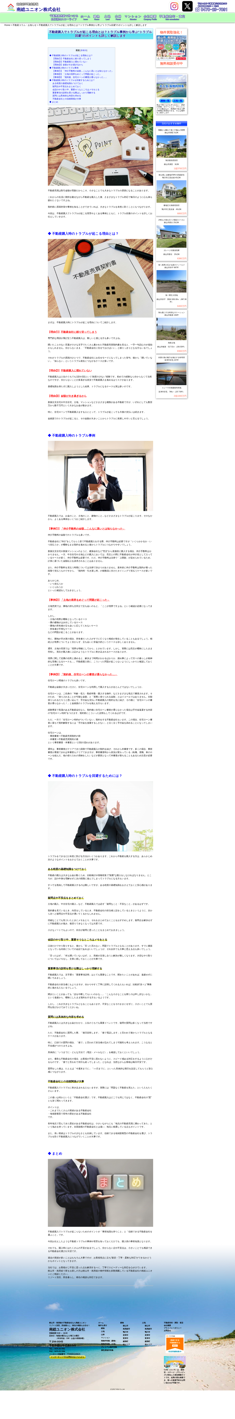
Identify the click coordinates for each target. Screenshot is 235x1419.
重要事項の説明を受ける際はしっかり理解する (73, 92)
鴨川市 (125, 1332)
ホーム (101, 1323)
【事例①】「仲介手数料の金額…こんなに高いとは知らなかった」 (83, 71)
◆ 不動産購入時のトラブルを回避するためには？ (72, 80)
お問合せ (167, 1331)
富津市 (125, 1338)
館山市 (125, 1326)
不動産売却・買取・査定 (173, 1323)
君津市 (125, 1335)
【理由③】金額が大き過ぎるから (67, 64)
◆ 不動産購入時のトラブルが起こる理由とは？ (71, 55)
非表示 (84, 50)
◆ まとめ (53, 102)
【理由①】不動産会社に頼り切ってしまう (71, 58)
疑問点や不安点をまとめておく (66, 86)
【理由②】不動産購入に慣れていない (69, 61)
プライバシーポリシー (173, 1328)
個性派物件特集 (107, 1350)
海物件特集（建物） (109, 1341)
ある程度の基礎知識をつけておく (67, 83)
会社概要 (167, 1325)
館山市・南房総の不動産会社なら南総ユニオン (67, 1323)
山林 (103, 1334)
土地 (103, 1331)
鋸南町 (125, 1341)
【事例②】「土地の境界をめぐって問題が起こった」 (76, 74)
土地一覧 (178, 101)
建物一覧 (165, 101)
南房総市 (126, 1329)
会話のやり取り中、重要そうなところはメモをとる (75, 89)
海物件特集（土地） (109, 1344)
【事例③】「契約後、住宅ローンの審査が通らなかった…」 (80, 77)
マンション (105, 1338)
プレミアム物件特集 (109, 1347)
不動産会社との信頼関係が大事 (66, 99)
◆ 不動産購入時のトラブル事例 (63, 68)
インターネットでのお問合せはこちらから (67, 1357)
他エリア (126, 1344)
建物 (103, 1328)
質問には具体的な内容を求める (66, 95)
